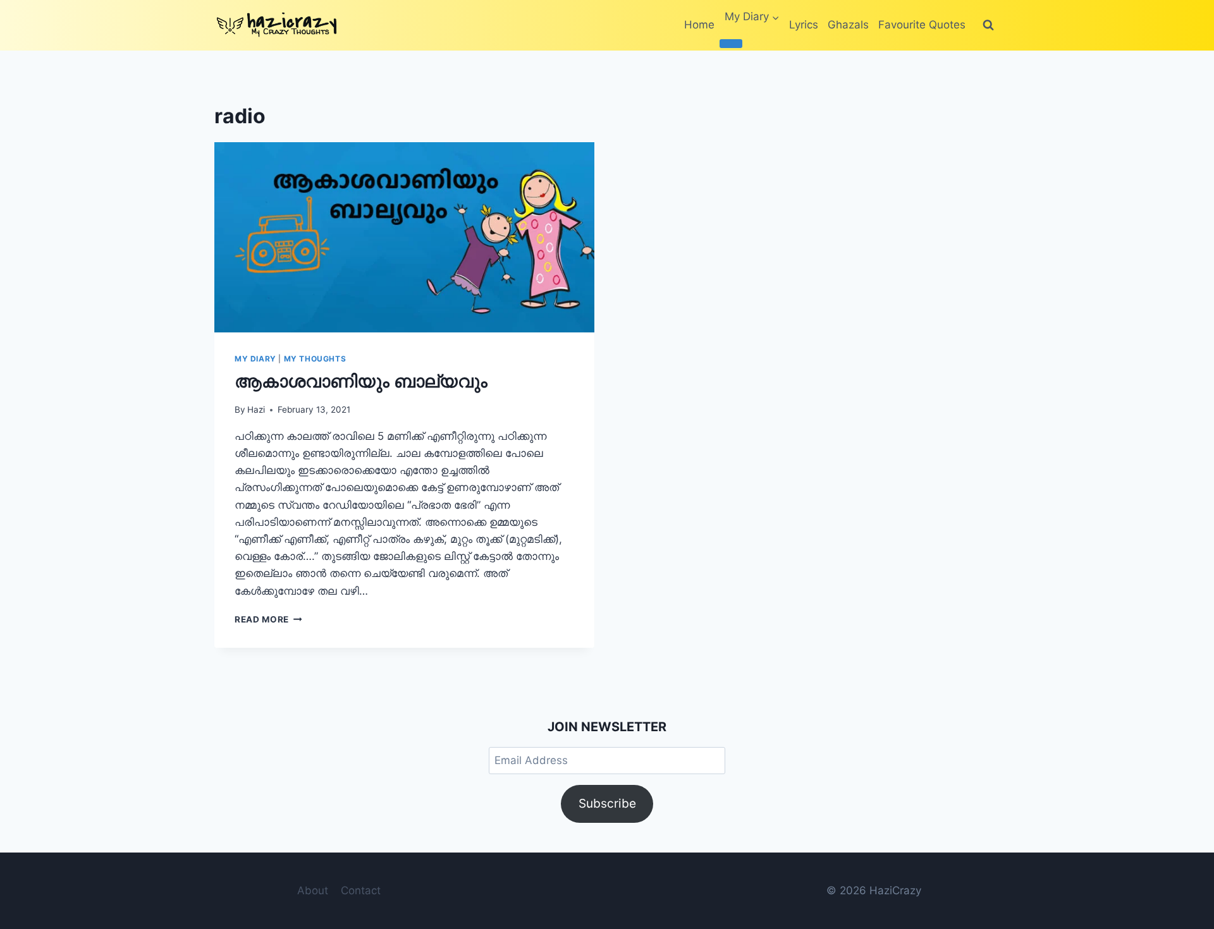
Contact (361, 890)
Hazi (256, 409)
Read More (268, 619)
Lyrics (803, 24)
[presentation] (404, 237)
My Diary (255, 358)
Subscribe (607, 803)
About (312, 890)
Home (699, 24)
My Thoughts (315, 358)
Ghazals (848, 24)
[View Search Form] (988, 25)
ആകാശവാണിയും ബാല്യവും (361, 381)
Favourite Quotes (922, 24)
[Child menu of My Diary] (731, 43)
